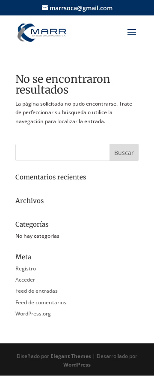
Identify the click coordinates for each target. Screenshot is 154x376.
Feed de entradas (36, 290)
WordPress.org (33, 313)
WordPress (77, 364)
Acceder (25, 279)
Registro (25, 268)
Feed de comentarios (40, 302)
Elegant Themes (70, 356)
